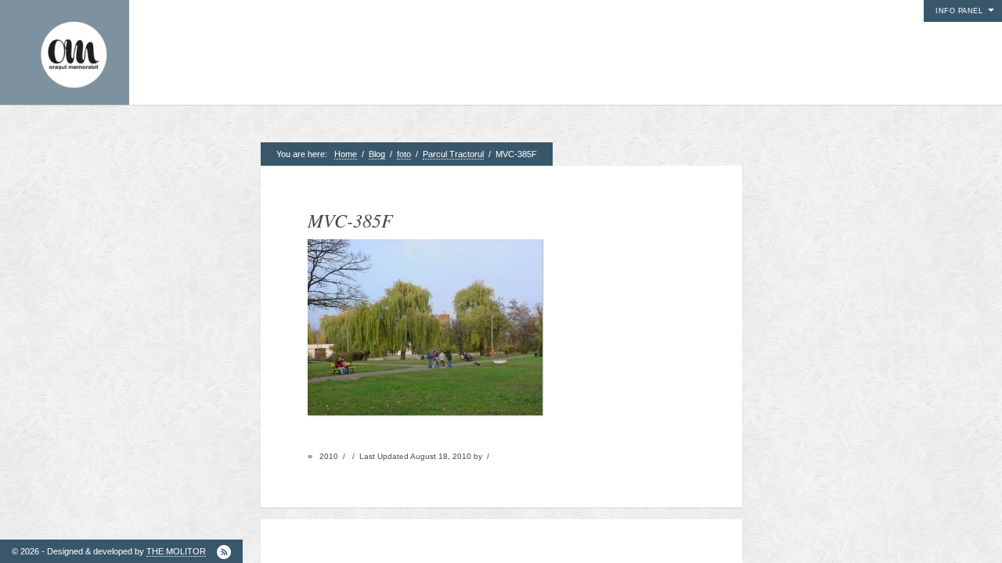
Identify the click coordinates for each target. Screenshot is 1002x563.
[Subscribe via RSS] (224, 552)
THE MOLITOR (176, 551)
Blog (377, 154)
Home (345, 154)
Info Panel (958, 11)
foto (404, 154)
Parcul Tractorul (453, 154)
